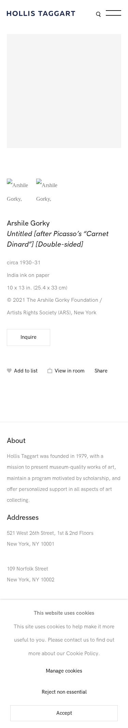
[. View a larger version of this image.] (20, 191)
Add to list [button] (26, 371)
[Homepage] (41, 13)
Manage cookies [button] (64, 671)
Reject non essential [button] (64, 692)
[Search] (98, 15)
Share (101, 371)
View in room (70, 371)
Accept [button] (64, 713)
